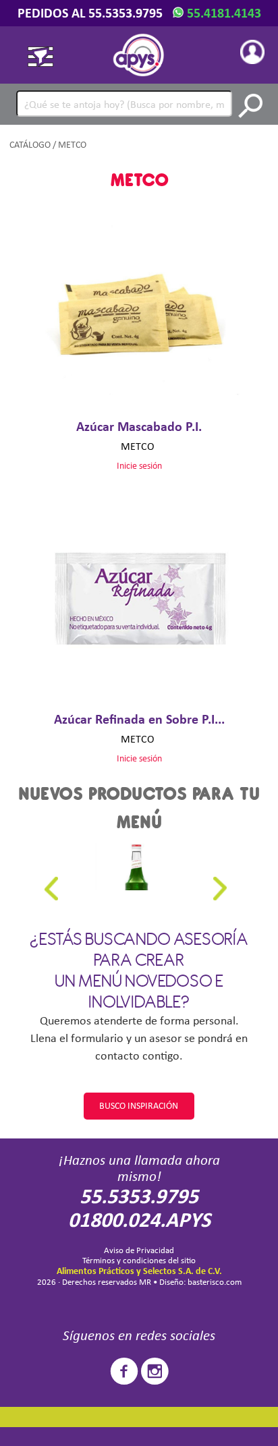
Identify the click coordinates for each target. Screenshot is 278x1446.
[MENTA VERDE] (135, 866)
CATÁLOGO (30, 144)
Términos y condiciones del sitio (139, 1260)
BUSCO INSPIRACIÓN (138, 1105)
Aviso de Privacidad (139, 1250)
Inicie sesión (139, 465)
